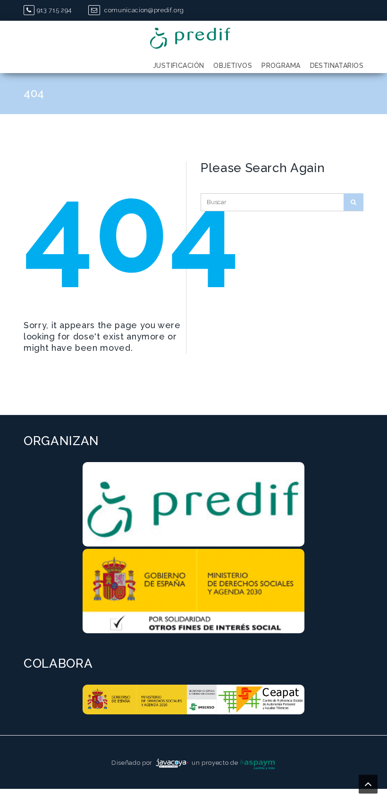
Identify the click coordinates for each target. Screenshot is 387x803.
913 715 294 (54, 10)
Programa (280, 65)
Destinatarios (336, 65)
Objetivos (232, 65)
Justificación (178, 65)
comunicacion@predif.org (143, 10)
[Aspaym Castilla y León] (258, 762)
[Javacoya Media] (172, 762)
